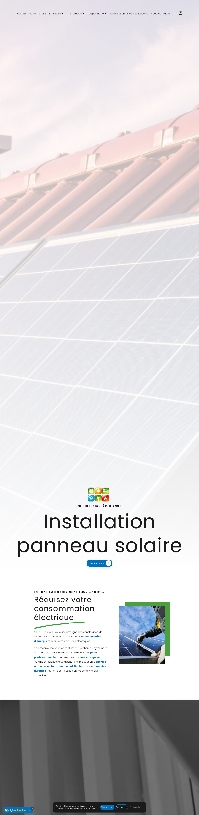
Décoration (117, 13)
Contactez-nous (96, 563)
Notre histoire (37, 13)
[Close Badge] (32, 808)
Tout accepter (107, 807)
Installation (74, 13)
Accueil (21, 13)
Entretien (55, 13)
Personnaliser (135, 807)
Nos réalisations (137, 13)
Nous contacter (160, 13)
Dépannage (96, 13)
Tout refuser (121, 807)
